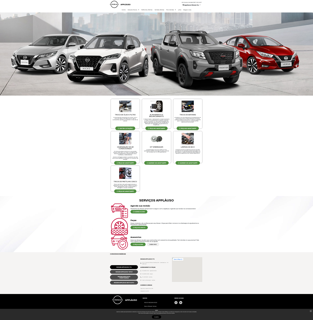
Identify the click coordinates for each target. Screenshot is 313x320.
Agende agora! (139, 212)
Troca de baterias (188, 115)
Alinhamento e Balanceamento (156, 115)
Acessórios (135, 237)
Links (179, 10)
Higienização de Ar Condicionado (125, 148)
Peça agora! (138, 244)
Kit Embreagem (156, 147)
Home (124, 10)
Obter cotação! (126, 128)
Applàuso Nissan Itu (191, 5)
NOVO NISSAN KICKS (150, 302)
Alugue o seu (187, 10)
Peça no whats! (139, 227)
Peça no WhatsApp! (157, 128)
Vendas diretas (159, 10)
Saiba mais (153, 244)
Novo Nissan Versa (150, 306)
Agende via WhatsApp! (157, 163)
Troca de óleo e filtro (125, 115)
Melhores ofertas (146, 10)
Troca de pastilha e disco (125, 181)
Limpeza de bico (188, 147)
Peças (133, 220)
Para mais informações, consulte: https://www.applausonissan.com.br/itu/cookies (156, 313)
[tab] (124, 267)
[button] (155, 263)
